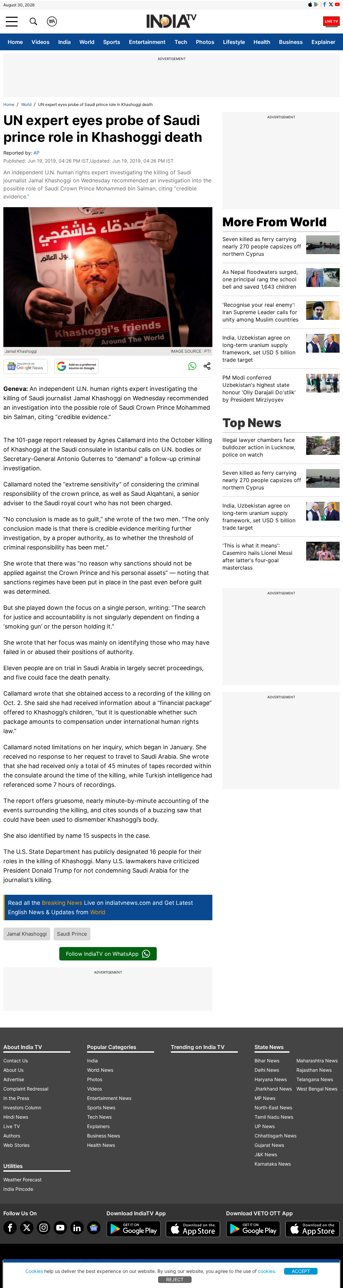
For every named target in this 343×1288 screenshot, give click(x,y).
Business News (103, 1135)
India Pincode (18, 1189)
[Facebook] (10, 1227)
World (86, 42)
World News (100, 1070)
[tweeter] (26, 1227)
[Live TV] (331, 21)
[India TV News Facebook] (324, 4)
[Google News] (25, 366)
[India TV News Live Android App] (134, 1229)
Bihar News (267, 1060)
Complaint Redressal (25, 1089)
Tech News (99, 1117)
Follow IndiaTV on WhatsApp (102, 953)
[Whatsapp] (192, 366)
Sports (111, 42)
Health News (101, 1145)
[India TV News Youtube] (337, 4)
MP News (265, 1098)
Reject (175, 1279)
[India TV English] (171, 21)
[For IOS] (312, 1229)
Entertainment (147, 42)
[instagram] (43, 1227)
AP (36, 153)
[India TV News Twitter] (331, 4)
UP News (265, 1126)
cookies (266, 1271)
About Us (13, 1070)
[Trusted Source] (76, 366)
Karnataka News (273, 1164)
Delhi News (267, 1070)
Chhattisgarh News (275, 1135)
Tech (181, 42)
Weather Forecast (22, 1179)
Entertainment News (109, 1098)
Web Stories (16, 1145)
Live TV (11, 1126)
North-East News (273, 1107)
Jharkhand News (273, 1089)
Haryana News (271, 1079)
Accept (301, 1271)
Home (15, 42)
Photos (205, 42)
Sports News (101, 1107)
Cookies (34, 1271)
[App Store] (193, 1229)
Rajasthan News (314, 1070)
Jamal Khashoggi (27, 934)
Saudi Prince (72, 934)
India (64, 42)
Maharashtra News (317, 1060)
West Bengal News (316, 1089)
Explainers (98, 1126)
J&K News (266, 1154)
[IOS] (310, 4)
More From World (274, 222)
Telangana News (314, 1079)
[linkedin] (77, 1227)
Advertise (13, 1079)
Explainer (323, 42)
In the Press (16, 1098)
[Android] (316, 4)
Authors (11, 1135)
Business (291, 42)
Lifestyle (234, 42)
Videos (40, 42)
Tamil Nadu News (274, 1117)
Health (262, 42)
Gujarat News (269, 1145)
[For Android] (253, 1229)
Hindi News (15, 1117)
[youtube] (60, 1227)
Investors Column (22, 1107)
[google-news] (93, 1227)
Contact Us (15, 1060)
